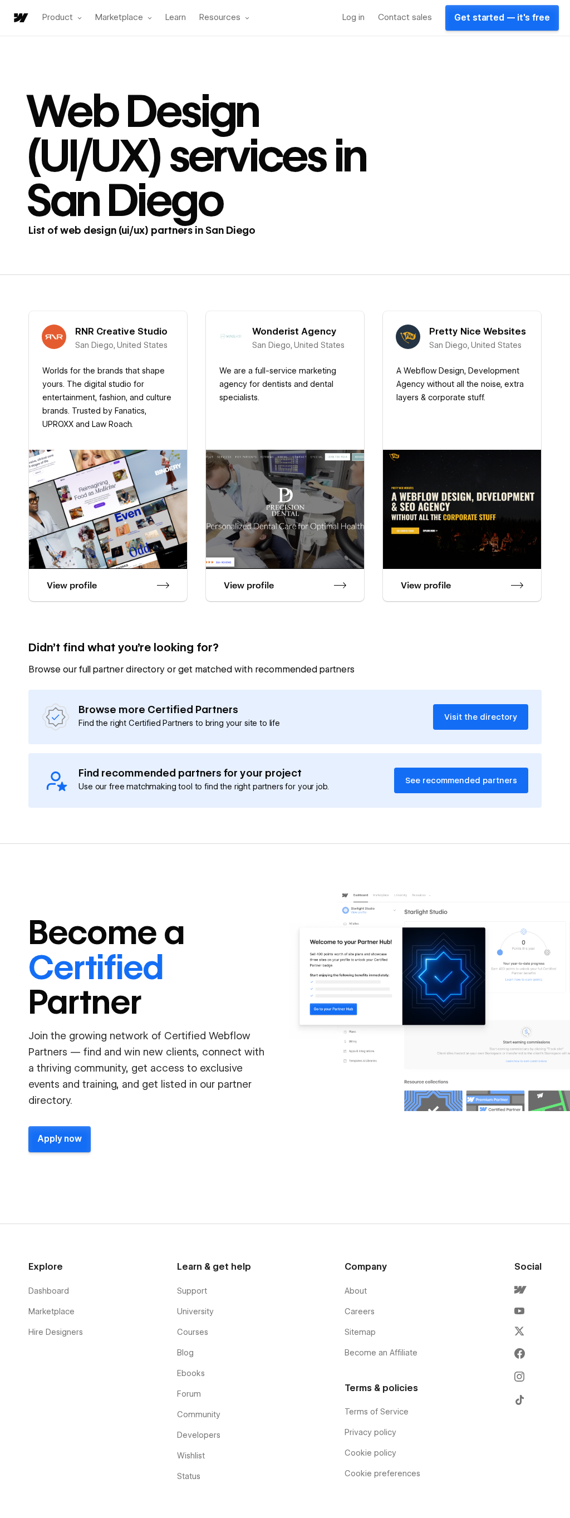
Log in (353, 17)
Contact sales (405, 17)
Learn (175, 17)
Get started (502, 18)
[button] (62, 18)
